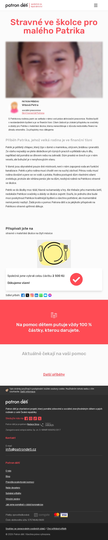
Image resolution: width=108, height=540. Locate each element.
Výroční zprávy (13, 499)
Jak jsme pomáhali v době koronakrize (24, 504)
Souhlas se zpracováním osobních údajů (25, 528)
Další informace (27, 391)
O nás (8, 470)
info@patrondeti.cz (21, 449)
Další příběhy (54, 374)
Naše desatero (13, 487)
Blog (8, 476)
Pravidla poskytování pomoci (20, 482)
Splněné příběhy (13, 493)
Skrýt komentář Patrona (33, 113)
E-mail (9, 446)
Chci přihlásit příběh (56, 528)
